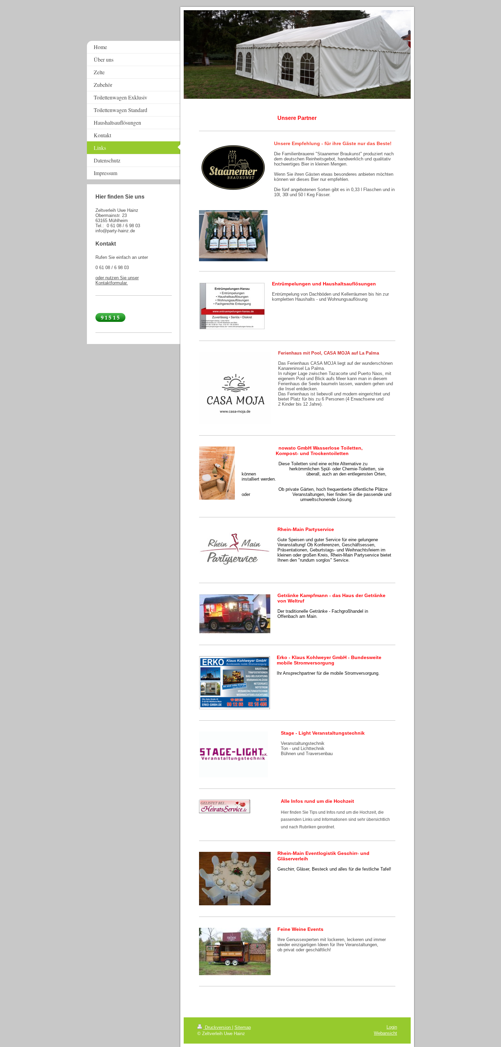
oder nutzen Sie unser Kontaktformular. (117, 280)
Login (391, 1027)
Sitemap (242, 1027)
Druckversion (217, 1027)
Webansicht (385, 1033)
